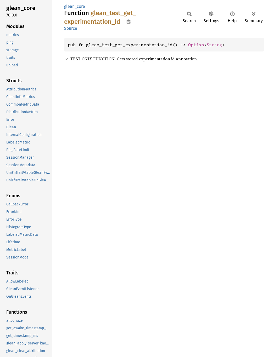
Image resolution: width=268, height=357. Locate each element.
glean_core (74, 6)
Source (70, 28)
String (214, 44)
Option (196, 44)
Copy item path (128, 21)
